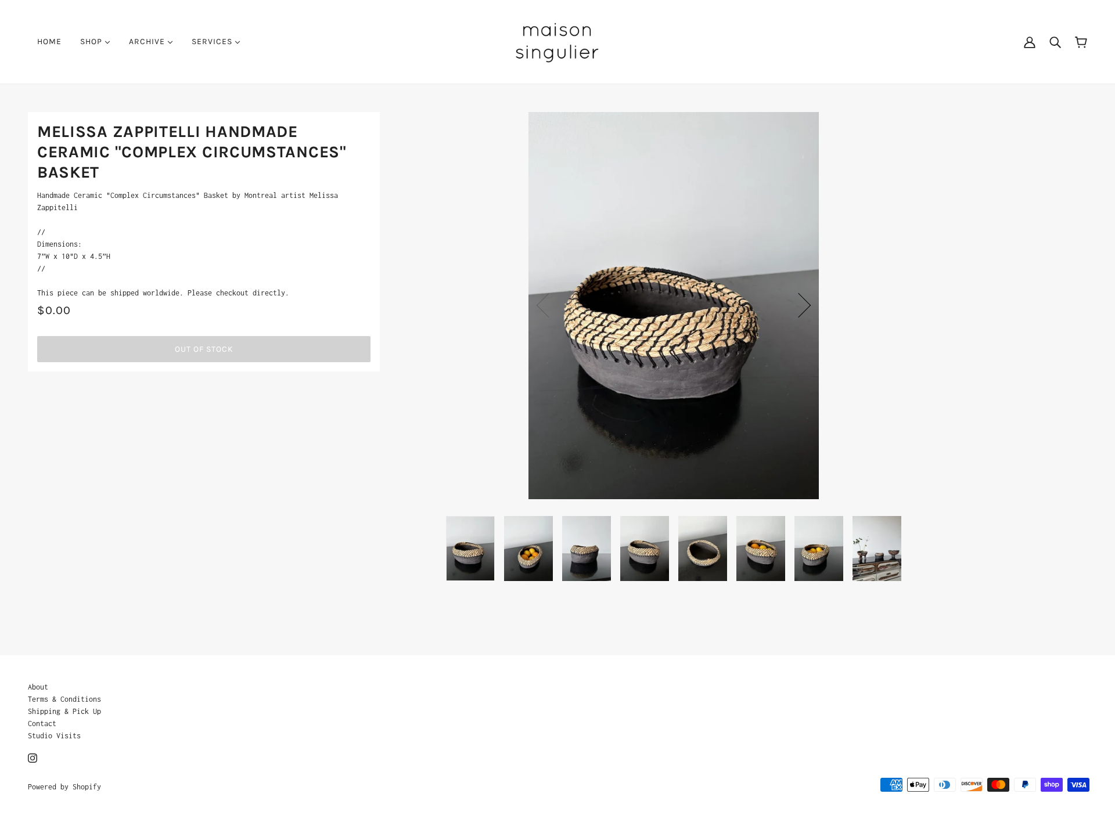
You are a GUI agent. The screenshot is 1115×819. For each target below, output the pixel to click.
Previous (548, 305)
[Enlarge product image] (673, 305)
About (38, 687)
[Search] (1055, 41)
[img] (32, 757)
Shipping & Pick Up (64, 711)
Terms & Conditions (64, 699)
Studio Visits (54, 735)
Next (798, 305)
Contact (42, 723)
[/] (557, 41)
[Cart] (1081, 41)
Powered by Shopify (64, 786)
